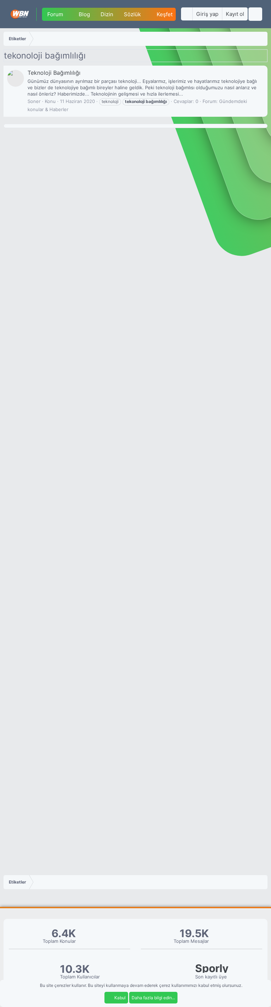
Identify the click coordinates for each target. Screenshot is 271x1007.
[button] (68, 14)
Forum (55, 14)
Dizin (107, 14)
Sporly (212, 968)
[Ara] (255, 14)
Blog (84, 14)
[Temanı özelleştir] (186, 13)
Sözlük (132, 14)
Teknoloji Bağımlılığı (54, 72)
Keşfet (165, 14)
